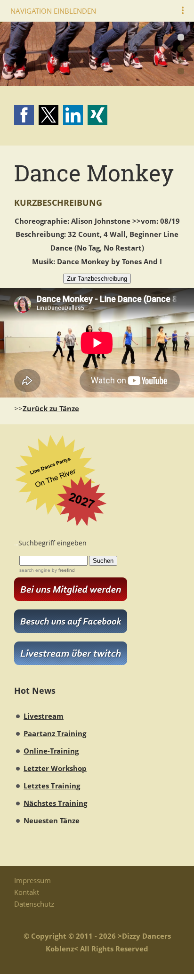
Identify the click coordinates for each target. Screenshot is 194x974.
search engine (34, 570)
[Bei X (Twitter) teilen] (48, 115)
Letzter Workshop (55, 768)
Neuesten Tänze (52, 820)
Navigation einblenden (53, 11)
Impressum (32, 880)
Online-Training (51, 750)
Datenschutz (34, 904)
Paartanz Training (55, 733)
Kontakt (26, 892)
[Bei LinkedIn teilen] (73, 115)
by (62, 570)
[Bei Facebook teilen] (24, 115)
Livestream (44, 716)
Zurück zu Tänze (51, 408)
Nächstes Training (55, 803)
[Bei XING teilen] (97, 115)
